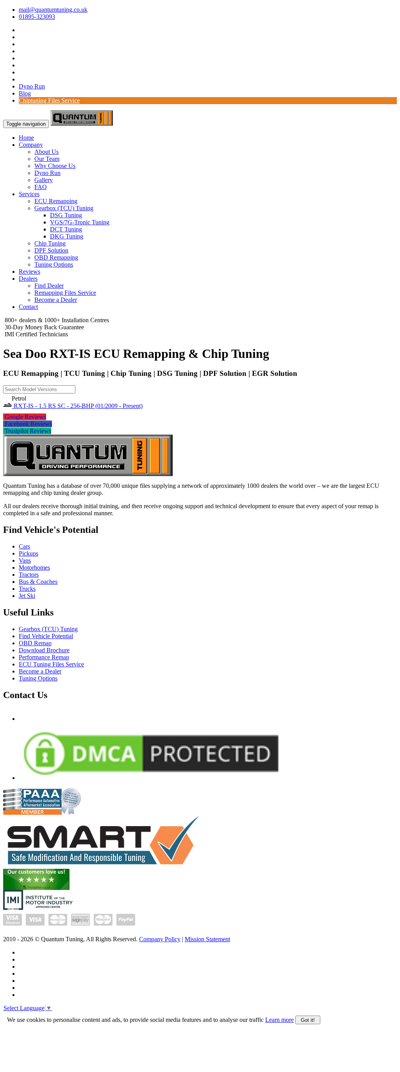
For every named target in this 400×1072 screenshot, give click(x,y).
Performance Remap (44, 657)
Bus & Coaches (38, 581)
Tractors (29, 574)
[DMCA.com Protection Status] (151, 777)
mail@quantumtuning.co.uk (53, 9)
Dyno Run (32, 86)
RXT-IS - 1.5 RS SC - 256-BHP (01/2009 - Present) (77, 405)
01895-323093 (37, 16)
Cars (24, 546)
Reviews (29, 271)
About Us (46, 151)
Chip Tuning (50, 243)
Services (29, 194)
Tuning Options (53, 264)
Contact (28, 306)
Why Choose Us (54, 165)
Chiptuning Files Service (49, 100)
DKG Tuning (66, 236)
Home (26, 137)
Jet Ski (27, 595)
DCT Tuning (66, 229)
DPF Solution (51, 250)
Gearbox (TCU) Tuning (63, 208)
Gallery (43, 180)
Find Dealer (49, 285)
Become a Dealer (55, 299)
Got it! (308, 1020)
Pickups (28, 553)
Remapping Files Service (65, 292)
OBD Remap (35, 643)
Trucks (27, 588)
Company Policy (159, 939)
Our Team (46, 158)
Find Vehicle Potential (46, 636)
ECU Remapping (55, 201)
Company (31, 144)
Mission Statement (207, 939)
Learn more (279, 1019)
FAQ (40, 187)
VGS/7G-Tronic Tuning (79, 222)
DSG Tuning (66, 215)
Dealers (28, 278)
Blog (25, 93)
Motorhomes (34, 567)
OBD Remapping (56, 257)
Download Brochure (44, 650)
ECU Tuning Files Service (51, 664)
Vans (25, 560)
